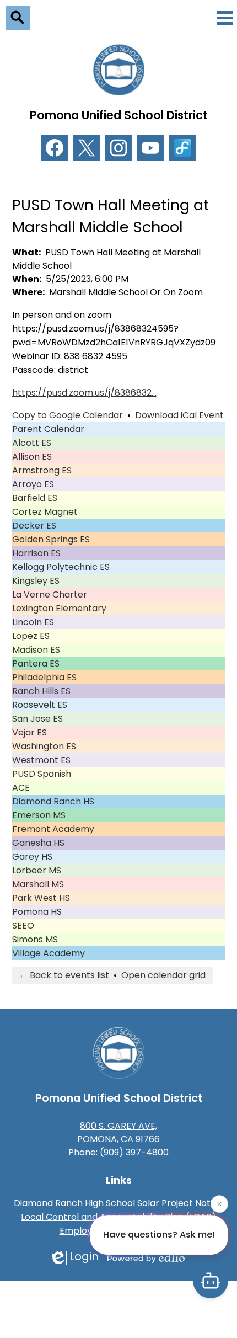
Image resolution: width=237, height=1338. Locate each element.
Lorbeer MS (36, 870)
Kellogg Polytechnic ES (61, 567)
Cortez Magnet (45, 511)
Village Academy (48, 953)
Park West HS (41, 898)
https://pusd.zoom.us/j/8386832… (84, 392)
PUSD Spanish (41, 773)
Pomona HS (37, 911)
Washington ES (44, 746)
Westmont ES (41, 760)
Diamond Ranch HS (53, 801)
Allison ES (32, 456)
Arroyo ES (33, 484)
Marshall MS (38, 884)
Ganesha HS (38, 842)
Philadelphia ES (44, 677)
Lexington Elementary (59, 608)
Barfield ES (34, 498)
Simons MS (35, 939)
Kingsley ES (36, 580)
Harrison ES (36, 553)
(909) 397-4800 (134, 1152)
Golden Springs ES (51, 539)
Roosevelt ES (39, 705)
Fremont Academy (53, 829)
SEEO (23, 925)
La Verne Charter (49, 594)
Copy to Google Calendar (67, 415)
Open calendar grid (163, 975)
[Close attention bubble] (219, 1203)
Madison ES (36, 649)
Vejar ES (29, 732)
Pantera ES (36, 663)
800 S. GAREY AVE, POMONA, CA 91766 (118, 1132)
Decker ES (34, 525)
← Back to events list (64, 975)
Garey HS (32, 856)
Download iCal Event (179, 415)
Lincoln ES (33, 622)
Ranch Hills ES (41, 691)
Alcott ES (31, 442)
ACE (21, 787)
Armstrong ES (42, 470)
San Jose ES (37, 718)
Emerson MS (39, 815)
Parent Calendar (48, 429)
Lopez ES (31, 636)
